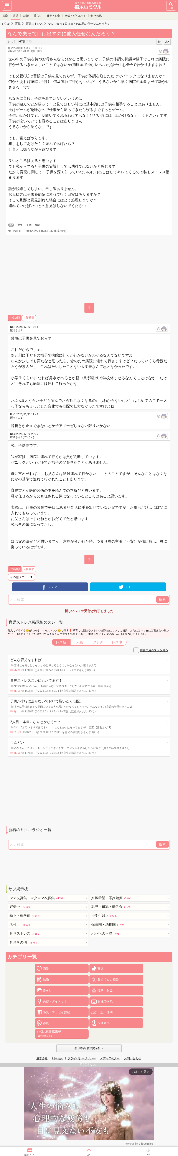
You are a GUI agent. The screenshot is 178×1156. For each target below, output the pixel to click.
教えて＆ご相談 (108, 979)
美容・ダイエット (75, 15)
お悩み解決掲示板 (49, 1033)
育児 (15, 15)
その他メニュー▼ (21, 577)
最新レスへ (29, 1154)
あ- (159, 41)
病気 (37, 225)
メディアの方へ (110, 1058)
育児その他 (24, 942)
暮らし (38, 15)
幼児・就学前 (26, 916)
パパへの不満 (106, 933)
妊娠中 (20, 907)
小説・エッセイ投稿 (56, 1012)
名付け (20, 924)
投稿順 (16, 317)
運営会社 (42, 1058)
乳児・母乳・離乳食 (112, 907)
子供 (28, 225)
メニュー (6, 8)
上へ (89, 1154)
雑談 (46, 1023)
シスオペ (103, 1023)
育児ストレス (26, 933)
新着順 (30, 317)
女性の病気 (105, 1001)
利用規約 (57, 1058)
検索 (171, 8)
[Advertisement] (89, 791)
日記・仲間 (105, 1012)
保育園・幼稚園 (109, 924)
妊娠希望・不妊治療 (112, 898)
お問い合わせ (132, 1058)
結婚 (26, 15)
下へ (148, 1154)
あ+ (167, 41)
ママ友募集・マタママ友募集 (38, 898)
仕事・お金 (53, 15)
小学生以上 (105, 916)
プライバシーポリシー (82, 1058)
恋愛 (5, 15)
